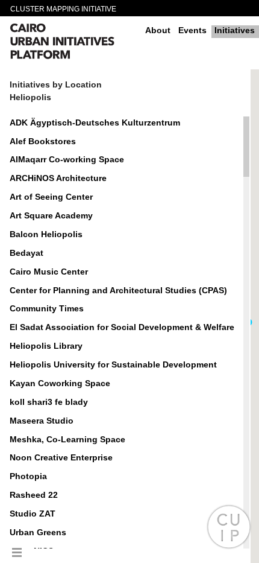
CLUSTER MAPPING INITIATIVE (63, 9)
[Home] (73, 42)
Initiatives (234, 30)
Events (192, 30)
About (157, 30)
